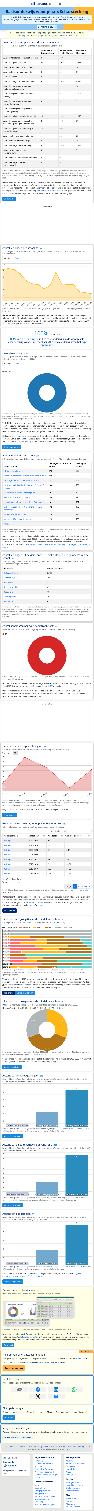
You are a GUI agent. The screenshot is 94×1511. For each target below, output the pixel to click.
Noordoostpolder (11, 587)
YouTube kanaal (73, 1506)
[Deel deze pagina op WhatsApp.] (74, 1389)
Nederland (49, 1472)
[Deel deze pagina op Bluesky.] (56, 1396)
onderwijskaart (23, 35)
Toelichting (8, 993)
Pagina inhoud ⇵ (48, 26)
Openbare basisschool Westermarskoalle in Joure (24, 475)
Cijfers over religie (12, 447)
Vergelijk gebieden (12, 1067)
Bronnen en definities (75, 1463)
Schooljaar (34, 836)
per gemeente (43, 190)
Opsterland (8, 592)
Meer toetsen (10, 815)
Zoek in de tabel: (58, 831)
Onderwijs (8, 199)
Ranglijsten (71, 1474)
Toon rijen (11, 882)
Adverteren (71, 1498)
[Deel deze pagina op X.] (37, 1396)
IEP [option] (15, 753)
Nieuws (69, 1472)
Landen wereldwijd (43, 1474)
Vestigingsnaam (10, 836)
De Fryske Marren (11, 573)
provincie (56, 190)
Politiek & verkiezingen (44, 1504)
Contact (69, 1501)
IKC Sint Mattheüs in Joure (14, 514)
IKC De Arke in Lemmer (13, 471)
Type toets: (7, 753)
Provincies (39, 1472)
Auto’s (37, 1485)
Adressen (39, 1461)
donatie (79, 1358)
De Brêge (7, 840)
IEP (51, 686)
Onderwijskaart (73, 1488)
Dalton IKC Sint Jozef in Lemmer (17, 497)
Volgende (86, 886)
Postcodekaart (72, 1490)
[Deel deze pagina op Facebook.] (37, 1389)
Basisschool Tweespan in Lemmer (18, 519)
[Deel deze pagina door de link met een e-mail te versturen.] (19, 1389)
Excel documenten (30, 1337)
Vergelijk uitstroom (25, 993)
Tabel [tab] (17, 258)
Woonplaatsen (51, 1469)
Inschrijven (9, 1417)
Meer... (6, 524)
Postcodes (39, 1469)
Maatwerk (70, 1504)
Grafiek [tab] (7, 258)
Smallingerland (10, 596)
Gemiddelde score (73, 836)
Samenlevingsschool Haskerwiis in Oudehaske (23, 502)
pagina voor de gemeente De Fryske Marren (57, 35)
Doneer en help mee (14, 1368)
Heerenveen (8, 582)
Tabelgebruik (9, 910)
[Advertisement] (47, 226)
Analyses (70, 1461)
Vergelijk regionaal (12, 1136)
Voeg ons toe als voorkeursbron (18, 1437)
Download (8, 1345)
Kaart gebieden (72, 1482)
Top (68, 1449)
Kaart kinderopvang (74, 1485)
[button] (58, 42)
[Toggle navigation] (60, 3)
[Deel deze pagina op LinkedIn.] (56, 1389)
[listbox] (15, 753)
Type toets (52, 836)
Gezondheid (40, 1488)
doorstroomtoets (35, 902)
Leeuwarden (8, 601)
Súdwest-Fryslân (10, 577)
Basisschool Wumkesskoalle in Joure (19, 492)
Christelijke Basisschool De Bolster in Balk (21, 480)
